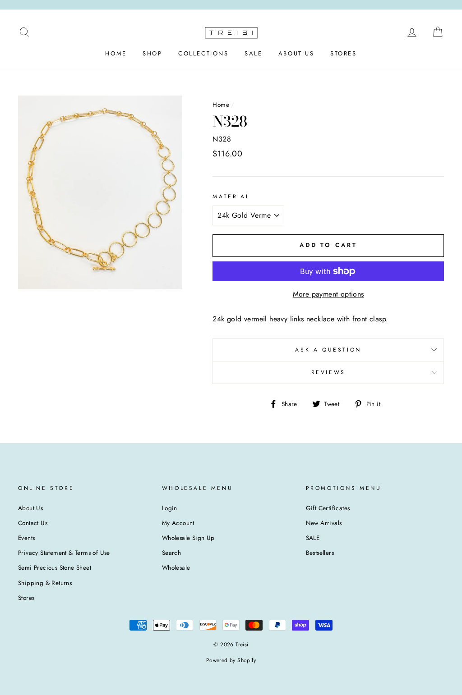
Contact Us (32, 522)
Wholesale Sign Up (188, 537)
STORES (343, 53)
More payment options (328, 294)
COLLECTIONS (203, 53)
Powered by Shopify (231, 660)
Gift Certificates (328, 507)
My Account (178, 522)
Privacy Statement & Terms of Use (64, 552)
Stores (26, 597)
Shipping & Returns (45, 582)
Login (169, 507)
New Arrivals (324, 522)
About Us (30, 507)
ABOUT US (296, 53)
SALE (253, 53)
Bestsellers (320, 552)
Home (221, 104)
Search (171, 552)
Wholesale (176, 567)
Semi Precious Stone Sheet (54, 567)
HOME (115, 53)
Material (231, 196)
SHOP (152, 53)
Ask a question (328, 350)
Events (26, 537)
